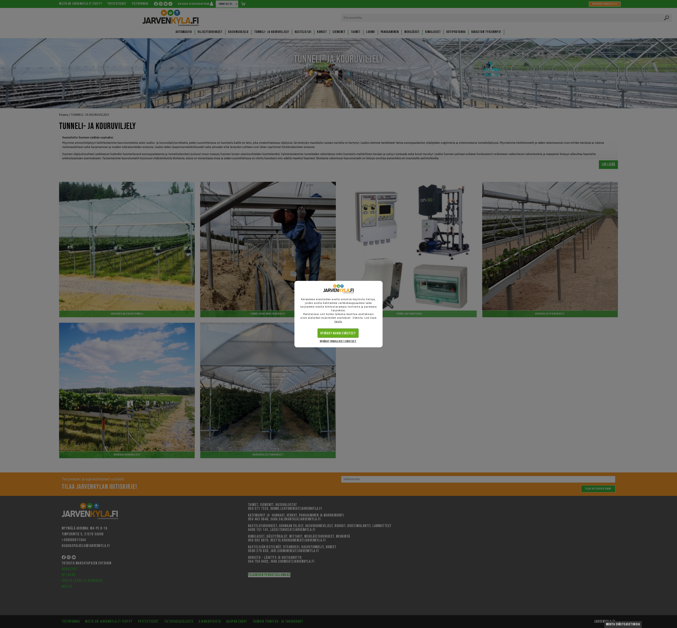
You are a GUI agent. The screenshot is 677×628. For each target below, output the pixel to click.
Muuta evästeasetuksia (623, 624)
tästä (338, 321)
